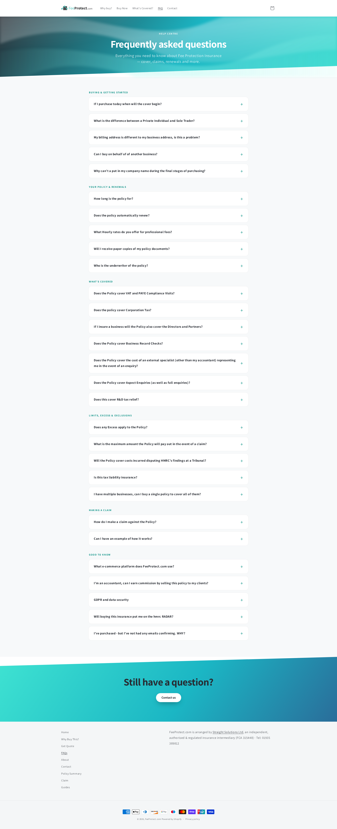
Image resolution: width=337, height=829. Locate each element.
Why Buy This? (70, 739)
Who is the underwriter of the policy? (121, 265)
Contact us (168, 697)
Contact (66, 766)
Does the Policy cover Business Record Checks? (128, 343)
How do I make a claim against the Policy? (125, 522)
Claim (64, 780)
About (65, 759)
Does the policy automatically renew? (122, 215)
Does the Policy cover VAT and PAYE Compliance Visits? (134, 293)
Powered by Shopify (172, 819)
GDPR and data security (111, 599)
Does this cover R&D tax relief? (116, 399)
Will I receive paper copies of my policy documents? (132, 249)
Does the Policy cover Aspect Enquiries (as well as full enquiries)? (142, 382)
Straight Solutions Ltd (228, 732)
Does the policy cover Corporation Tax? (123, 310)
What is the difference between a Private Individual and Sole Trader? (144, 120)
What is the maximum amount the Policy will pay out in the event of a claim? (150, 444)
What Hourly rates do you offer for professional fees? (133, 232)
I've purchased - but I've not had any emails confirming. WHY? (139, 633)
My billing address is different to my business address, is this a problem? (147, 137)
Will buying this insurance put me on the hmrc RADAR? (133, 616)
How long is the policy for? (113, 198)
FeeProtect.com (153, 819)
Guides (65, 787)
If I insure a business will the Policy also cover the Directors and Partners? (148, 326)
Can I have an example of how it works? (123, 538)
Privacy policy (192, 819)
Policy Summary (71, 773)
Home (65, 732)
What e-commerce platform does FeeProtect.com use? (134, 566)
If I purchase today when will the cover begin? (128, 104)
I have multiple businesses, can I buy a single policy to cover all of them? (147, 494)
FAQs (64, 753)
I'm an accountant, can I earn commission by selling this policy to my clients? (151, 583)
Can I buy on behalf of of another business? (126, 154)
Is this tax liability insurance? (115, 477)
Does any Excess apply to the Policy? (121, 427)
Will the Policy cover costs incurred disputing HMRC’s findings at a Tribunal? (150, 460)
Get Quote (67, 746)
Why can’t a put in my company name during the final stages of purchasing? (150, 171)
